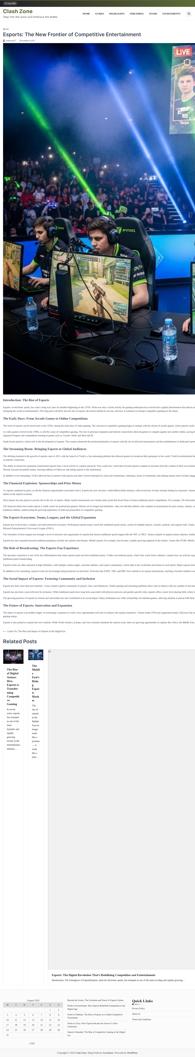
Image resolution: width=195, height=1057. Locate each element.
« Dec (32, 1043)
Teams (153, 13)
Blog (6, 29)
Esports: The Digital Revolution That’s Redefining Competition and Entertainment (103, 975)
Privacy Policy (138, 1008)
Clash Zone (18, 11)
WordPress (132, 1053)
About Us (136, 1014)
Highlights (116, 13)
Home (86, 13)
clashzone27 (10, 41)
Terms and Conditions (141, 1019)
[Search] (189, 14)
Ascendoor (108, 1053)
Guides (99, 13)
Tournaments (171, 13)
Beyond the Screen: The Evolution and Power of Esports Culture (95, 1000)
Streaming (137, 13)
